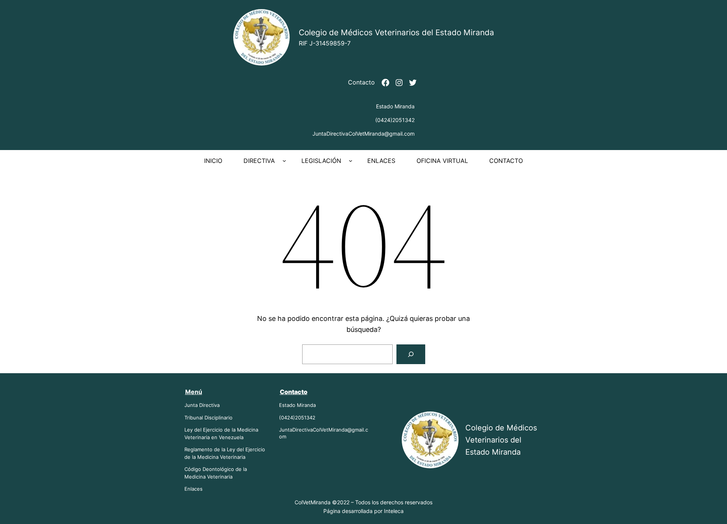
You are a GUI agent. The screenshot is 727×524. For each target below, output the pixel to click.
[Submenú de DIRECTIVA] (284, 161)
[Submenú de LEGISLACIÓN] (351, 161)
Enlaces (193, 489)
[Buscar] (410, 354)
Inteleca (394, 511)
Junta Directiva (202, 405)
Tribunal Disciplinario (208, 418)
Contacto (361, 82)
